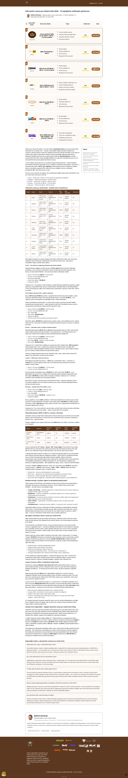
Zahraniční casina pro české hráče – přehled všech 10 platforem (90, 153)
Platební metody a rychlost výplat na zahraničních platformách (90, 160)
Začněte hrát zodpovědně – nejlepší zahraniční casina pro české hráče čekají (91, 169)
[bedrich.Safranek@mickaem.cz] (75, 15)
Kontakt (100, 3)
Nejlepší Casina (93, 3)
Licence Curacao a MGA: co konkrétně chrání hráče (91, 166)
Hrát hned (96, 35)
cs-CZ (63, 776)
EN (65, 776)
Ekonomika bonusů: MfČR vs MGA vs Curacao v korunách (90, 156)
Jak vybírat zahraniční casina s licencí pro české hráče (91, 163)
